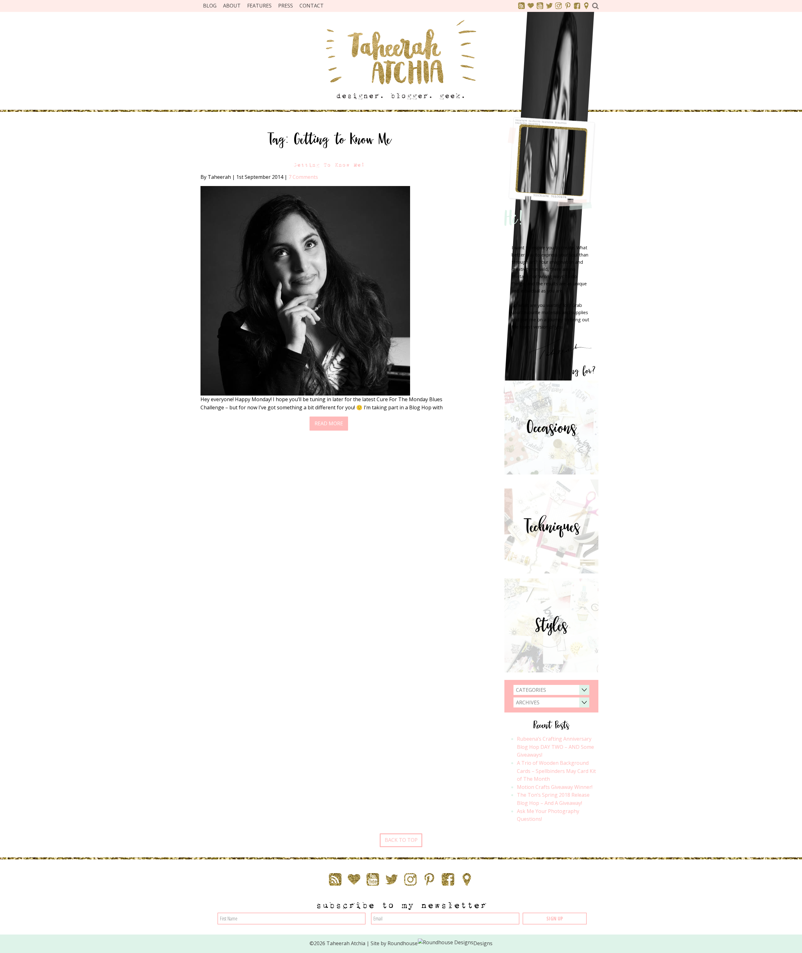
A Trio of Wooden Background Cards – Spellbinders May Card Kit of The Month (556, 770)
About (232, 5)
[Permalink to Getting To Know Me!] (305, 290)
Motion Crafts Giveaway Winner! (554, 787)
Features (259, 5)
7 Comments (303, 177)
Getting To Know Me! (329, 165)
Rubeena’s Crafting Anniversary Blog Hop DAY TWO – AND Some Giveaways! (555, 746)
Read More (329, 423)
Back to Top (401, 839)
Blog (209, 5)
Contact (311, 5)
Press (285, 5)
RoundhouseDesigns (440, 943)
